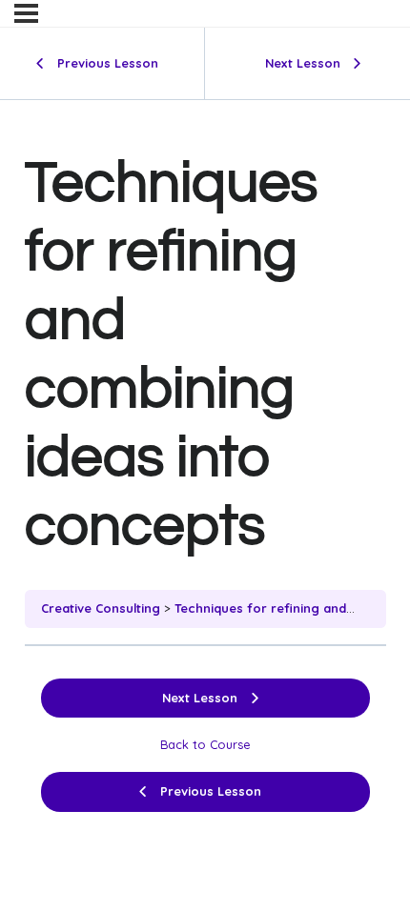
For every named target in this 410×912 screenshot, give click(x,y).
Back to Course (205, 744)
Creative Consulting (100, 608)
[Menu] (26, 13)
